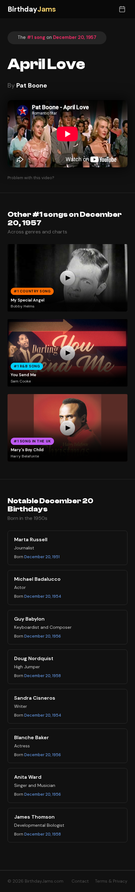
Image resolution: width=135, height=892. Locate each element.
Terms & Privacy (111, 881)
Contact (80, 881)
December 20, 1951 (42, 556)
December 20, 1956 (42, 636)
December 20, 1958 (42, 675)
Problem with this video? (31, 177)
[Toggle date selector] (121, 9)
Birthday (32, 9)
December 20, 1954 (42, 596)
